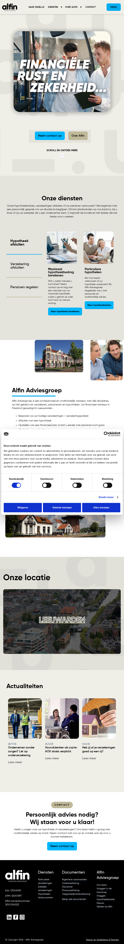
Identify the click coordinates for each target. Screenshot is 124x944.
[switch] (46, 485)
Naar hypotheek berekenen (65, 311)
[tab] (24, 243)
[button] (55, 7)
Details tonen (106, 497)
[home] (10, 7)
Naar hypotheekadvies (99, 305)
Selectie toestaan (62, 507)
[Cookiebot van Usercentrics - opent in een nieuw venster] (106, 434)
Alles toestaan (101, 507)
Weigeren (22, 507)
